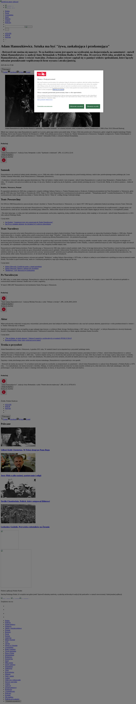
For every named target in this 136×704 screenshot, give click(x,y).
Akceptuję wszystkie (93, 106)
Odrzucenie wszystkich (76, 106)
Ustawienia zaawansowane (44, 106)
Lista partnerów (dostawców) (44, 99)
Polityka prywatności (58, 89)
